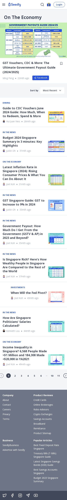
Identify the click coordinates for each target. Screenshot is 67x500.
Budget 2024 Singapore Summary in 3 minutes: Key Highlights (22, 141)
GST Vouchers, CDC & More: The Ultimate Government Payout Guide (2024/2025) (29, 67)
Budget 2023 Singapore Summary (46, 479)
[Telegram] (28, 495)
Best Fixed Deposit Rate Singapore (46, 447)
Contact (7, 404)
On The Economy (12, 162)
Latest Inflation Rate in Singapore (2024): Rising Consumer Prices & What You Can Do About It (24, 173)
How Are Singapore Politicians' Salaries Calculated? (17, 322)
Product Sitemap (42, 433)
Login (59, 4)
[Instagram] (20, 495)
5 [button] (34, 375)
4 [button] (28, 375)
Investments (18, 287)
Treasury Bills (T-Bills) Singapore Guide (45, 455)
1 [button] (8, 375)
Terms (6, 418)
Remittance (40, 428)
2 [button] (15, 375)
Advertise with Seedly (14, 449)
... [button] (46, 375)
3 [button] (21, 375)
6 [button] (41, 375)
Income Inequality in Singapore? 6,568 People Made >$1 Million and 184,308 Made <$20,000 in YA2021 (25, 353)
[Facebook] (12, 495)
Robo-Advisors (41, 409)
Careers (7, 409)
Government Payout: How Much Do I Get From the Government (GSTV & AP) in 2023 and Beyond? (23, 232)
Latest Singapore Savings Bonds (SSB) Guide (47, 463)
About (6, 400)
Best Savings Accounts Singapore (45, 471)
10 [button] (52, 375)
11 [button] (58, 375)
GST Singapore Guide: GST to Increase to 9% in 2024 (24, 202)
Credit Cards (40, 400)
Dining (6, 103)
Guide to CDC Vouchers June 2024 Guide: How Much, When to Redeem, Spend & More (24, 112)
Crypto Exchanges (43, 414)
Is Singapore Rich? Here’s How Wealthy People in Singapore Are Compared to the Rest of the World (25, 265)
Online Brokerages (43, 404)
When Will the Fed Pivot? (29, 293)
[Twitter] (5, 495)
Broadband (39, 423)
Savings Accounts (43, 418)
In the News (9, 132)
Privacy (6, 414)
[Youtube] (36, 495)
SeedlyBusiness (11, 445)
